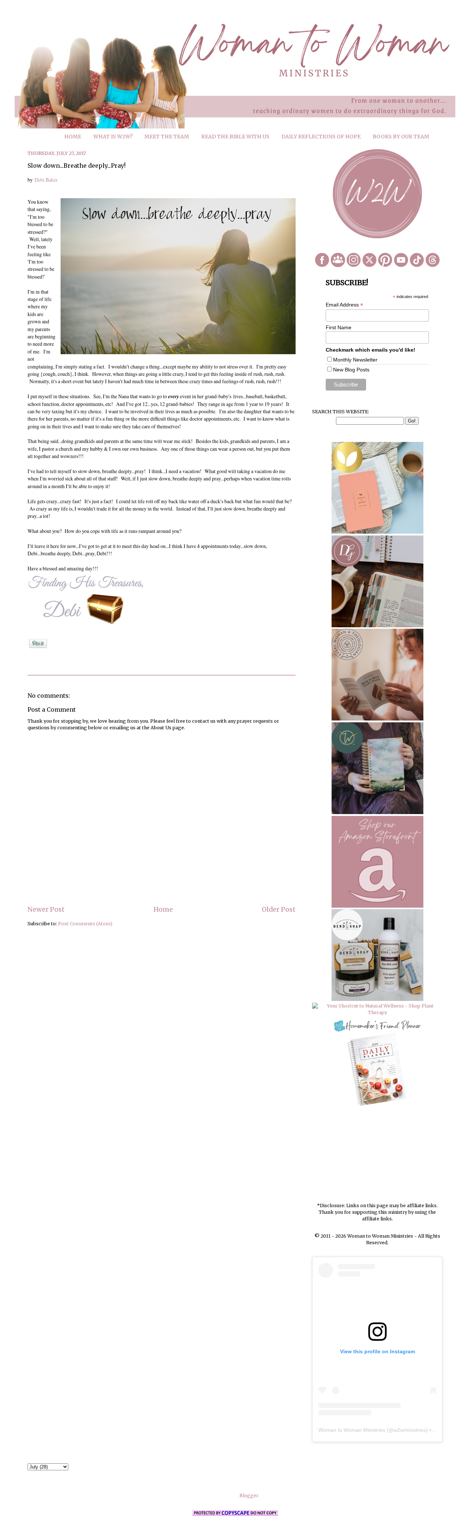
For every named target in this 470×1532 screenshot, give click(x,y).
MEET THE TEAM (166, 136)
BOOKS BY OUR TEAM (401, 136)
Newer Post (46, 909)
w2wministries (410, 1430)
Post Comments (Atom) (85, 923)
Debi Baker (46, 179)
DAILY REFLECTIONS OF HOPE (321, 136)
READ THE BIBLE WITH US (235, 136)
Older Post (279, 909)
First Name (338, 327)
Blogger (248, 1495)
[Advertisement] (377, 1155)
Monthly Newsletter (355, 360)
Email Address (344, 304)
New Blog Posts (351, 370)
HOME (72, 136)
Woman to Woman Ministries (351, 1430)
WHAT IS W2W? (113, 136)
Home (163, 909)
